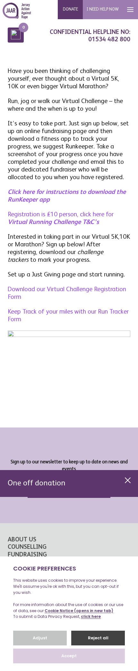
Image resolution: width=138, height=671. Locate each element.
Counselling (27, 547)
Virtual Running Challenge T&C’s (53, 222)
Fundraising (27, 555)
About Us (22, 540)
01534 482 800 (109, 39)
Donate (70, 9)
